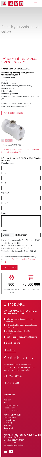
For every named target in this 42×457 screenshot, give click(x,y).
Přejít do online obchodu (13, 113)
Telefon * (5, 193)
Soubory (4, 230)
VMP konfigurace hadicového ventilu (16, 150)
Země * (4, 183)
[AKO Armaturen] (14, 3)
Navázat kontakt (12, 383)
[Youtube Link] (11, 452)
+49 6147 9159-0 (11, 442)
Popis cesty (8, 423)
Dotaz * (4, 213)
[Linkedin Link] (5, 452)
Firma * (4, 173)
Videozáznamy (9, 408)
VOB (5, 431)
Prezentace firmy (10, 417)
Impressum (8, 425)
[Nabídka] (35, 3)
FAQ (5, 403)
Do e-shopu (10, 350)
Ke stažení (7, 400)
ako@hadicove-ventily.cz (14, 445)
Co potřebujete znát (11, 411)
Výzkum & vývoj (9, 420)
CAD (5, 397)
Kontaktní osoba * (8, 163)
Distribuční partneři (11, 405)
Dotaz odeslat (10, 267)
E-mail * (4, 203)
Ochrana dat (8, 428)
